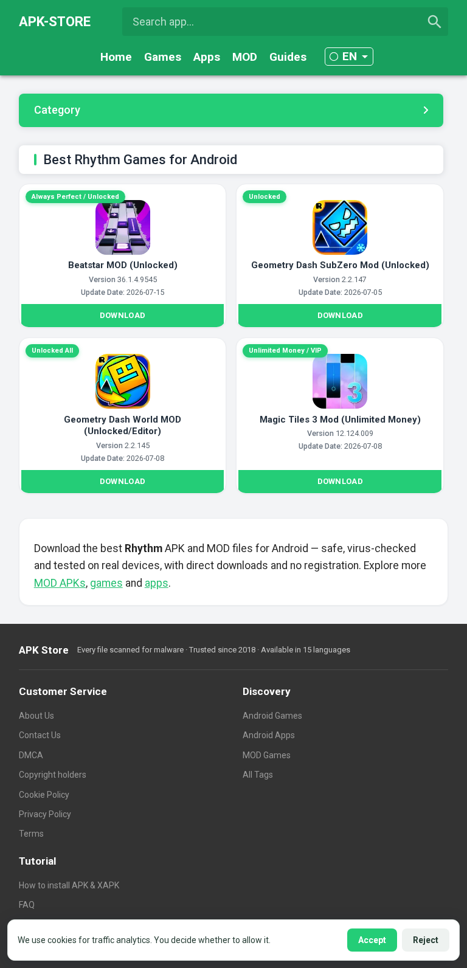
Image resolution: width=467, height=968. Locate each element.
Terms (31, 833)
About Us (36, 716)
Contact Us (40, 735)
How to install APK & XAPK (69, 885)
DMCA (31, 755)
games (106, 583)
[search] (435, 22)
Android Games (272, 716)
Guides (287, 57)
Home (116, 57)
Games (162, 57)
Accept (372, 940)
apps (156, 583)
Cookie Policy (44, 795)
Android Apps (269, 735)
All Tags (258, 775)
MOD (244, 57)
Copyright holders (52, 775)
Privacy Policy (45, 814)
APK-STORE (55, 21)
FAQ (27, 905)
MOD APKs (60, 583)
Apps (206, 57)
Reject (425, 940)
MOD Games (267, 755)
